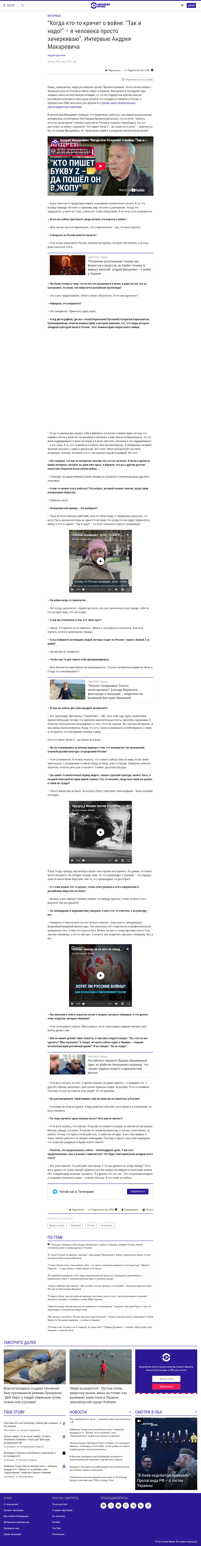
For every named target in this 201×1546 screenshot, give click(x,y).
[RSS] (141, 1506)
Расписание (58, 1534)
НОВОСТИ (78, 1412)
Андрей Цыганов (56, 55)
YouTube (56, 1528)
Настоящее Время (85, 539)
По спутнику (58, 1516)
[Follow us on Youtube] (118, 1506)
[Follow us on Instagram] (126, 1506)
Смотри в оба (148, 1412)
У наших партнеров (62, 1510)
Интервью (54, 15)
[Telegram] (182, 5)
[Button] (113, 70)
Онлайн (56, 1522)
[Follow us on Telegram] (133, 1506)
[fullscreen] (129, 589)
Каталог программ (13, 1510)
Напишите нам (11, 1528)
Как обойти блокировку (16, 1516)
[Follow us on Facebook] (103, 1506)
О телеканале (11, 1504)
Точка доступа (59, 1504)
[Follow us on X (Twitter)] (111, 1506)
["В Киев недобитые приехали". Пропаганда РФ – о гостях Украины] (166, 1454)
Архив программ (12, 1534)
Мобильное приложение (16, 1522)
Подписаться (138, 1191)
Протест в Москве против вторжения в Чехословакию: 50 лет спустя (118, 806)
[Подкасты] (148, 1506)
